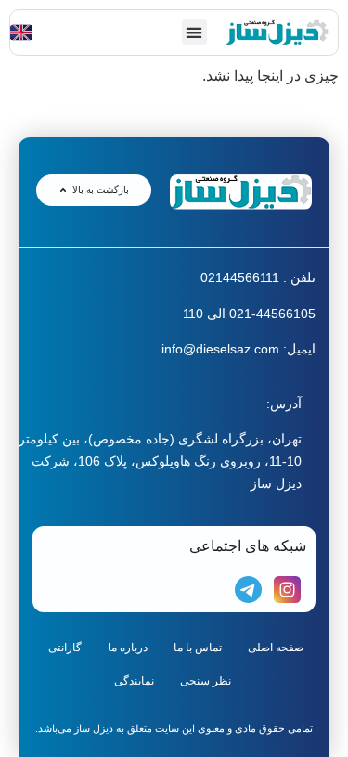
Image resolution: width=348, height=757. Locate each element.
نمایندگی (134, 680)
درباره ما (128, 647)
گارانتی (65, 647)
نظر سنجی (205, 680)
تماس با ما (198, 647)
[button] (194, 32)
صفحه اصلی (275, 647)
